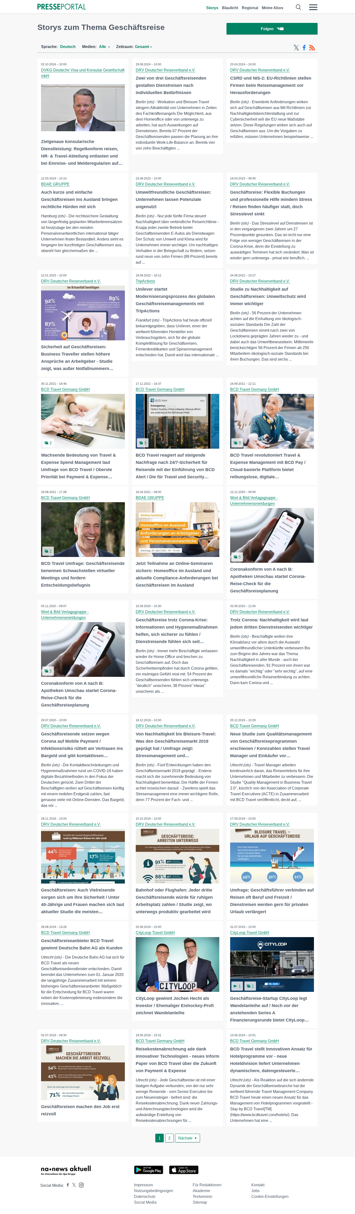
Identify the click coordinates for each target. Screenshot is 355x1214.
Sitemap (200, 1202)
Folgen (267, 29)
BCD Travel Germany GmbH (65, 389)
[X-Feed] (296, 47)
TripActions (145, 281)
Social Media (145, 1202)
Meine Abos (272, 8)
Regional (250, 8)
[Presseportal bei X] (72, 1185)
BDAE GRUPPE (55, 184)
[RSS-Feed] (312, 47)
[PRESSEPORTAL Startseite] (61, 7)
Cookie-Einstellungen (270, 1196)
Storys (212, 8)
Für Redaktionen (207, 1185)
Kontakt (257, 1185)
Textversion (202, 1196)
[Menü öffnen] (313, 7)
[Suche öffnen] (299, 7)
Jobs (255, 1191)
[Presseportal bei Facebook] (66, 1185)
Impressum (143, 1185)
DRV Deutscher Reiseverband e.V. (165, 70)
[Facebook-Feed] (304, 47)
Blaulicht (230, 8)
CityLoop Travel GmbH (155, 933)
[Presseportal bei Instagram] (80, 1185)
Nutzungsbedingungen (153, 1191)
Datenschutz (145, 1196)
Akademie (201, 1191)
